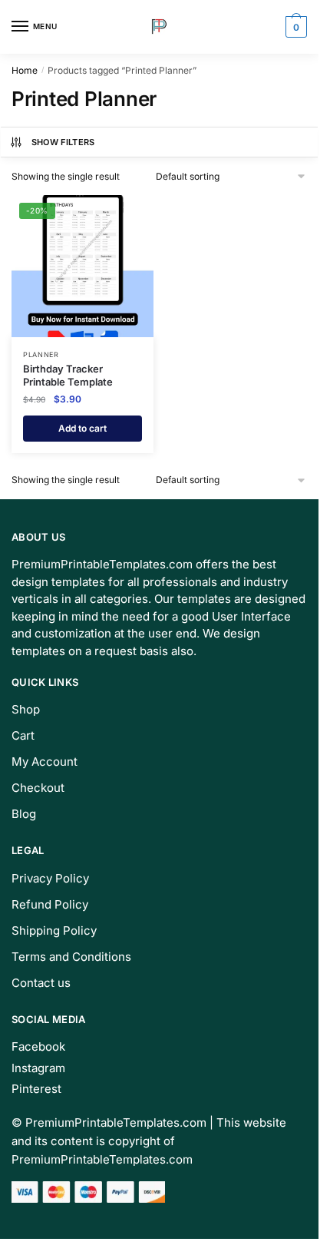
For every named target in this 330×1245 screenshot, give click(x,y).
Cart (23, 735)
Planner (41, 354)
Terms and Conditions (71, 956)
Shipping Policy (54, 930)
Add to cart (82, 428)
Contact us (41, 982)
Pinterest (36, 1088)
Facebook (38, 1046)
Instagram (38, 1068)
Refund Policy (50, 904)
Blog (24, 813)
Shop (26, 709)
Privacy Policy (50, 878)
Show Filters (63, 142)
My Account (45, 761)
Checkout (38, 787)
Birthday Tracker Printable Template (68, 375)
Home (25, 70)
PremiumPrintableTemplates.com (115, 1122)
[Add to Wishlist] (122, 214)
